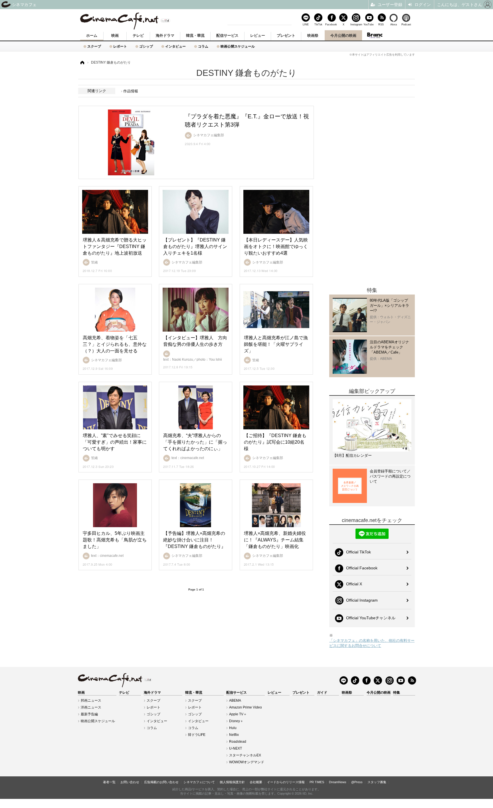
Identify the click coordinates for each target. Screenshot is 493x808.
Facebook (331, 24)
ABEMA (235, 701)
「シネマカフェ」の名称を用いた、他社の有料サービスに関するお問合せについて (372, 643)
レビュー (257, 35)
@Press (357, 782)
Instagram (356, 24)
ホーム (91, 35)
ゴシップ (146, 46)
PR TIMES (317, 782)
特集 (396, 693)
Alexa (393, 24)
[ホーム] (82, 62)
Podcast (406, 24)
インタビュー (175, 46)
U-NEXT (235, 748)
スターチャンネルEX (245, 755)
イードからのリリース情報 (286, 782)
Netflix (234, 735)
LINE (306, 24)
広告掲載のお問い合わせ (161, 782)
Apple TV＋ (238, 714)
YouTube (368, 24)
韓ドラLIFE (196, 735)
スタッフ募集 (376, 782)
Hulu (233, 728)
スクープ (94, 46)
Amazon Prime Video (245, 707)
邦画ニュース (91, 701)
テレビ (138, 35)
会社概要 (256, 782)
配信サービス (227, 35)
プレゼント (286, 35)
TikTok (318, 24)
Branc (375, 35)
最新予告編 (89, 714)
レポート (120, 46)
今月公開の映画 (343, 35)
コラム (203, 46)
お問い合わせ (129, 782)
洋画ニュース (91, 707)
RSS (381, 24)
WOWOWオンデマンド (246, 762)
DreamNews (337, 782)
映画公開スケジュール (238, 46)
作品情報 (130, 91)
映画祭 (312, 35)
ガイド (322, 693)
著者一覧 (109, 782)
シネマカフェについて (199, 782)
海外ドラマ (165, 35)
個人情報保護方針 (232, 782)
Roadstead (237, 742)
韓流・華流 (195, 35)
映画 (115, 35)
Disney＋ (236, 721)
